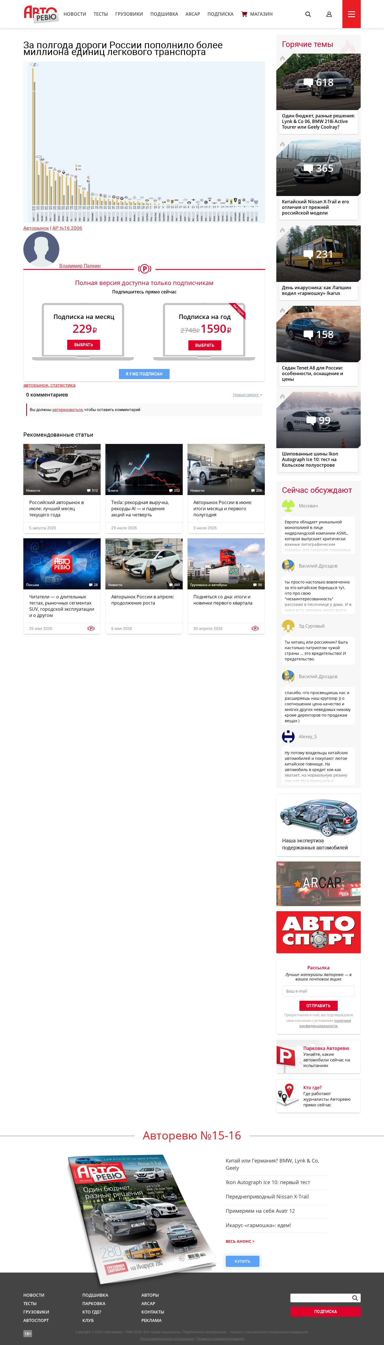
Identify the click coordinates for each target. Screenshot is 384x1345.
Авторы (150, 1295)
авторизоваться (67, 409)
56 (260, 585)
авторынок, (36, 385)
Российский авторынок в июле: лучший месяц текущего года (56, 508)
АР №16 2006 (67, 228)
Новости (75, 14)
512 (95, 490)
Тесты (101, 14)
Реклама (151, 1320)
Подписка (220, 14)
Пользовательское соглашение (167, 1339)
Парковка (93, 1303)
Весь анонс (238, 1241)
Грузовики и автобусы (208, 585)
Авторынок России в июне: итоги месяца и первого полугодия (222, 508)
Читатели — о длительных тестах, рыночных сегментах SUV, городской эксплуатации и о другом (61, 606)
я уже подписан (144, 374)
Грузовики (129, 14)
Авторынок (36, 228)
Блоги (113, 490)
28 (96, 585)
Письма (32, 585)
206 (259, 490)
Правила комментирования (220, 1339)
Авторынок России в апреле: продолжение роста (142, 600)
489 (177, 585)
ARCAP (193, 14)
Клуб (88, 1320)
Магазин (261, 14)
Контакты (152, 1312)
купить (242, 1261)
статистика (62, 385)
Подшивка (164, 14)
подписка (325, 1311)
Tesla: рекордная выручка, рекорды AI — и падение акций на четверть (140, 508)
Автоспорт (36, 1320)
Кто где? (91, 1312)
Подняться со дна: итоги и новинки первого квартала (222, 600)
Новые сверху (246, 395)
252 (177, 490)
